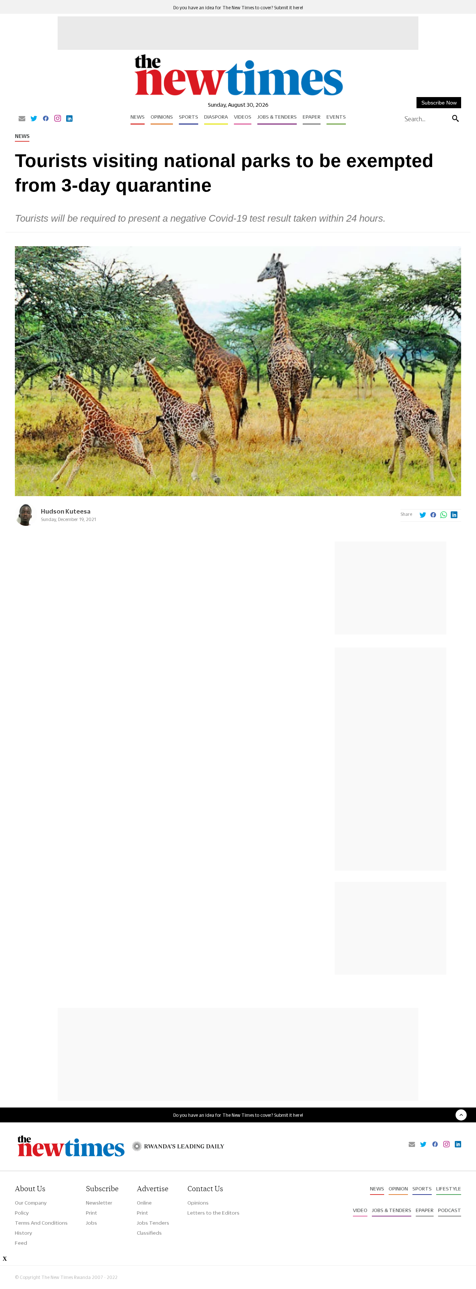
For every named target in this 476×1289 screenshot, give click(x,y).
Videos (242, 117)
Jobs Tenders (153, 1223)
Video (360, 1210)
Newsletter (99, 1203)
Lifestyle (448, 1189)
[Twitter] (33, 119)
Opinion (398, 1189)
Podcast (449, 1210)
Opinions (162, 117)
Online (144, 1203)
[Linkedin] (69, 119)
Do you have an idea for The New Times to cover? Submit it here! (238, 7)
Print (91, 1213)
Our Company (30, 1203)
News (138, 117)
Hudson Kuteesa (65, 511)
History (23, 1233)
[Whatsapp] (443, 515)
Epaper (312, 117)
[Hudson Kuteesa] (26, 524)
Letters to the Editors (213, 1213)
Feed (21, 1243)
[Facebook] (45, 119)
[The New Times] (238, 96)
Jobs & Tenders (277, 117)
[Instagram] (57, 119)
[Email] (22, 119)
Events (336, 117)
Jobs (91, 1223)
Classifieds (149, 1233)
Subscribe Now (439, 103)
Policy (22, 1213)
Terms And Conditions (41, 1223)
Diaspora (216, 117)
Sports (188, 117)
